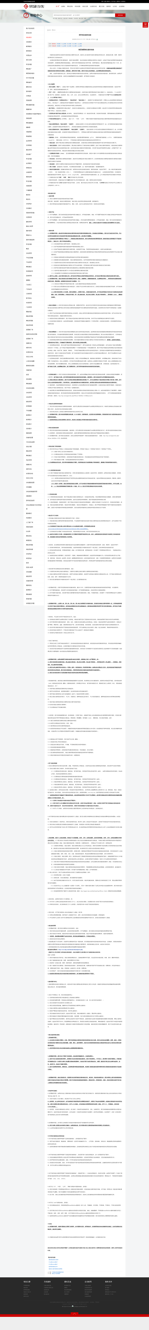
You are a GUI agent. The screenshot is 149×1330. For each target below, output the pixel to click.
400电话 (28, 96)
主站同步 (29, 203)
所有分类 (29, 33)
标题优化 (29, 540)
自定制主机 (46, 1289)
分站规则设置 (30, 482)
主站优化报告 (30, 388)
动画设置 (29, 186)
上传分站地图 (30, 361)
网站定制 (70, 6)
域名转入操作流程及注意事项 (55, 1268)
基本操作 (29, 91)
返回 (50, 30)
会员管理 (29, 141)
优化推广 (29, 154)
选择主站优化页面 (31, 334)
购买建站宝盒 (67, 1285)
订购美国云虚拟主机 (48, 1287)
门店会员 (29, 289)
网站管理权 (29, 316)
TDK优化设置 (30, 442)
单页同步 (29, 558)
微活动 (28, 194)
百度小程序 (29, 567)
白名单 (28, 531)
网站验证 (29, 266)
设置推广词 (29, 329)
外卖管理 (29, 302)
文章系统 (29, 145)
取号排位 (29, 298)
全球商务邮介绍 (88, 1287)
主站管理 (29, 253)
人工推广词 (29, 522)
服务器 (108, 6)
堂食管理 (29, 275)
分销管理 (29, 172)
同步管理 (29, 460)
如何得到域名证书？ (53, 1266)
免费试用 (66, 1294)
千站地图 (29, 410)
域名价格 (26, 1287)
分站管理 (29, 392)
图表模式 (29, 513)
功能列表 (29, 370)
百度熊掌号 (29, 271)
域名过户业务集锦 (56, 1273)
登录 (102, 1)
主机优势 (46, 1292)
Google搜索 (63, 43)
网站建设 (71, 18)
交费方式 (118, 1)
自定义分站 (29, 356)
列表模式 (29, 518)
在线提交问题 (30, 603)
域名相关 (29, 37)
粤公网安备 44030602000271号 (80, 1306)
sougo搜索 (79, 43)
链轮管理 (29, 401)
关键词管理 (29, 581)
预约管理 (29, 230)
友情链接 (29, 406)
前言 (27, 563)
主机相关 (29, 42)
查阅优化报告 (30, 365)
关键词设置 (29, 437)
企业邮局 (88, 1282)
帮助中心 (29, 235)
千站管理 (29, 262)
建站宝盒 (60, 18)
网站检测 (29, 383)
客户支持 (113, 1)
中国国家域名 (27, 1285)
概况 (27, 248)
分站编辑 (29, 487)
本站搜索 (58, 43)
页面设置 (29, 100)
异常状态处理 (30, 500)
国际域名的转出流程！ (54, 1259)
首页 (27, 374)
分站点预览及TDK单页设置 (33, 507)
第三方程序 (66, 1292)
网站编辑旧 (29, 123)
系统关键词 (29, 527)
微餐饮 (28, 280)
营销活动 (29, 168)
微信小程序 (29, 226)
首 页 (57, 6)
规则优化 (29, 585)
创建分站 (29, 343)
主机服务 (47, 1282)
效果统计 (29, 415)
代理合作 (29, 55)
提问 (54, 30)
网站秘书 (29, 82)
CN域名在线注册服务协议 (58, 1272)
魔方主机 (101, 6)
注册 (105, 1)
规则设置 (29, 433)
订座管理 (29, 293)
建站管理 (29, 221)
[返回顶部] (74, 1313)
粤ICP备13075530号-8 (67, 1306)
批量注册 (26, 1294)
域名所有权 (29, 325)
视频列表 (29, 109)
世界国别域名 (27, 1289)
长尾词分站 (29, 352)
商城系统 (29, 136)
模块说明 (29, 177)
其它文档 (29, 60)
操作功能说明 (30, 239)
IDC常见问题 (30, 78)
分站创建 (29, 572)
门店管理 (29, 307)
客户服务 (107, 1287)
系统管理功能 (30, 212)
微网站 (65, 1287)
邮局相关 (29, 46)
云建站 (63, 6)
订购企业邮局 (88, 1285)
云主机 (115, 6)
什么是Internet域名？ (53, 1262)
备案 (85, 18)
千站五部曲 (29, 257)
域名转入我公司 (27, 1292)
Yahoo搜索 (74, 43)
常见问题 (29, 64)
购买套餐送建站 (68, 1289)
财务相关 (29, 51)
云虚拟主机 (93, 6)
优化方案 (29, 446)
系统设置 (29, 118)
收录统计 (29, 419)
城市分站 (29, 347)
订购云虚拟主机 (47, 1285)
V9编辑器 (29, 190)
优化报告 (29, 379)
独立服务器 (46, 1294)
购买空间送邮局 (88, 1289)
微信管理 (29, 150)
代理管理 (29, 217)
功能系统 (29, 132)
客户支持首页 (30, 28)
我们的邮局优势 (88, 1292)
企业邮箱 (121, 6)
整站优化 (29, 536)
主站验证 (29, 208)
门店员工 (29, 284)
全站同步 (29, 554)
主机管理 (76, 18)
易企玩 (28, 199)
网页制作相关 (30, 73)
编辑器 (28, 127)
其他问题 (29, 599)
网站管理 (29, 451)
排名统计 (29, 424)
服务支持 (108, 1282)
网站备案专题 (30, 105)
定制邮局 (87, 1294)
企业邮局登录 (88, 1296)
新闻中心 (109, 1)
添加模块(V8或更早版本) (33, 114)
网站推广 (29, 69)
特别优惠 (77, 6)
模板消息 (29, 311)
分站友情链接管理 (31, 491)
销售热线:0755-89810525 (110, 1292)
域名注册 (85, 6)
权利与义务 (26, 1296)
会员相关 (29, 163)
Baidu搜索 (69, 43)
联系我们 (123, 1)
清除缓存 (29, 496)
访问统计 (29, 428)
